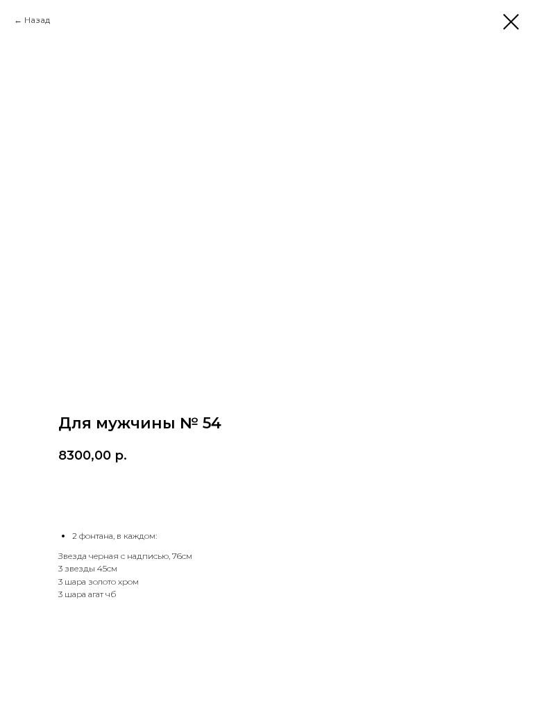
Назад (37, 20)
